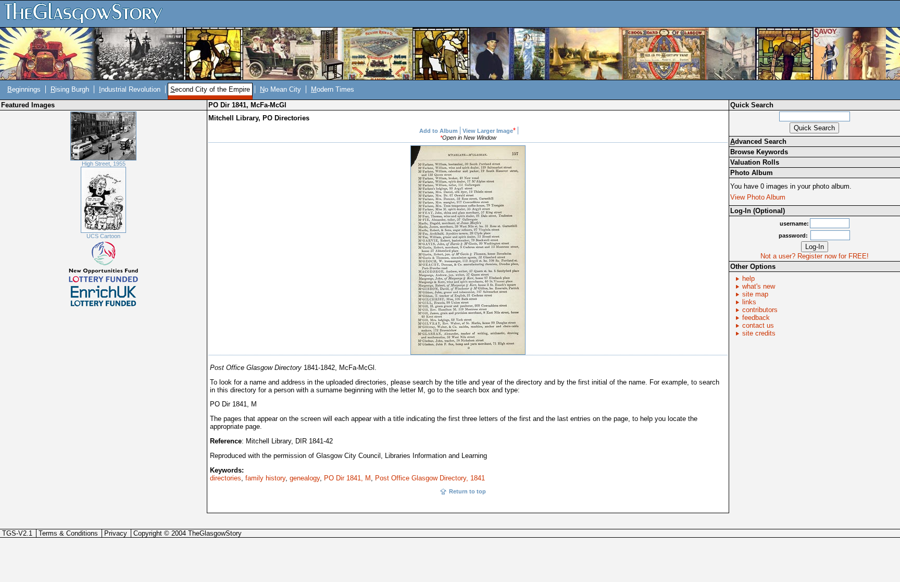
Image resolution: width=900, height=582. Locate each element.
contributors (760, 310)
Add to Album (438, 131)
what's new (758, 286)
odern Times (332, 89)
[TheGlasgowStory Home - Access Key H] (87, 13)
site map (755, 294)
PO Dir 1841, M (347, 478)
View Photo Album (757, 197)
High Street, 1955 (104, 163)
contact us (758, 325)
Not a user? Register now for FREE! (814, 256)
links (749, 302)
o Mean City (280, 89)
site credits (759, 333)
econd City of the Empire (210, 89)
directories (225, 478)
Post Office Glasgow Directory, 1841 (430, 478)
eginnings (24, 89)
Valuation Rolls (754, 162)
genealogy (305, 478)
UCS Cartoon (103, 236)
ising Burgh (70, 89)
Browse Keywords (759, 152)
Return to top (467, 491)
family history (265, 478)
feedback (756, 317)
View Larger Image (488, 131)
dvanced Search (758, 141)
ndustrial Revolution (129, 89)
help (748, 278)
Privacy (115, 533)
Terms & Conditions (68, 533)
